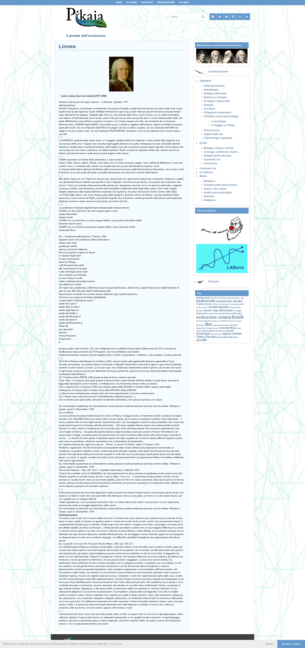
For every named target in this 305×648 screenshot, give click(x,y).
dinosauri (226, 310)
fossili (237, 317)
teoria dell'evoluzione (227, 337)
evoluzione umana (213, 317)
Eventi (203, 143)
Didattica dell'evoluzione (217, 155)
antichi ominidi (220, 298)
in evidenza (206, 172)
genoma (199, 321)
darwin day (210, 310)
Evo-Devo (209, 108)
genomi (207, 321)
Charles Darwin (204, 304)
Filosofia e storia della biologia (221, 116)
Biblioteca (209, 181)
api (242, 298)
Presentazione (166, 2)
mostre (215, 328)
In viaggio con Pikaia (223, 125)
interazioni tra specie (234, 321)
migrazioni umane (204, 328)
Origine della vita (213, 134)
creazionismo (235, 307)
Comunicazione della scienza (220, 185)
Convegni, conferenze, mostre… (222, 152)
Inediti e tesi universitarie (218, 192)
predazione (220, 331)
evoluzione (213, 313)
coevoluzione (224, 304)
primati (230, 330)
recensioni (203, 333)
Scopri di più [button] (115, 643)
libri (208, 324)
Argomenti (205, 80)
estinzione (202, 313)
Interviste (209, 196)
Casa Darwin (218, 121)
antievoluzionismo (233, 298)
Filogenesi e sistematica (217, 112)
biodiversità (205, 301)
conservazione (218, 307)
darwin (199, 310)
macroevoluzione (220, 325)
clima (215, 304)
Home (119, 2)
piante (212, 330)
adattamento (203, 297)
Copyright (147, 2)
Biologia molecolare (215, 93)
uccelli (201, 340)
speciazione (216, 334)
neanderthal (227, 327)
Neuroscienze (212, 130)
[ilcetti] (68, 639)
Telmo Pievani (206, 337)
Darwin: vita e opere (215, 188)
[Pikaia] (86, 26)
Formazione (210, 163)
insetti (222, 321)
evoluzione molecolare (230, 313)
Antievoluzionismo (214, 85)
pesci (205, 330)
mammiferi (233, 325)
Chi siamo (131, 2)
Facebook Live (212, 159)
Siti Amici (184, 2)
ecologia (237, 311)
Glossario (213, 281)
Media (203, 176)
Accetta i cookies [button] (291, 644)
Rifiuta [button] (269, 644)
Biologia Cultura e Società (218, 148)
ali (212, 298)
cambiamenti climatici (229, 301)
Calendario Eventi (218, 71)
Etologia (208, 105)
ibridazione (215, 321)
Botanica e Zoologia (215, 97)
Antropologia (211, 89)
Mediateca (210, 200)
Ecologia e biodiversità (217, 101)
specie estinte (232, 333)
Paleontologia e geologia (218, 138)
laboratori (200, 325)
